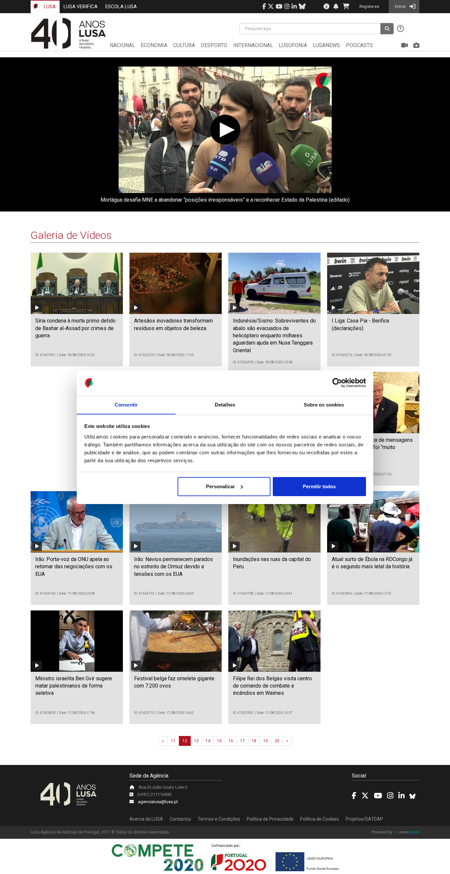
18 (254, 741)
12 (185, 741)
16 (231, 741)
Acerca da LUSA (146, 819)
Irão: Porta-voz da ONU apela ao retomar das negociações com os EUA (73, 566)
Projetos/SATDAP (364, 819)
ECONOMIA (154, 45)
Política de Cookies (319, 819)
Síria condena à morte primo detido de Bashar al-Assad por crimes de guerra (75, 328)
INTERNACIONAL (253, 45)
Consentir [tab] (126, 404)
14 (208, 741)
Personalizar (220, 486)
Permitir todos (319, 486)
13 (196, 741)
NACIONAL (122, 45)
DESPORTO (214, 45)
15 (219, 741)
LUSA (49, 7)
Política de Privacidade (270, 819)
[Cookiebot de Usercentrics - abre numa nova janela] (337, 383)
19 (265, 741)
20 (277, 741)
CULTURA (184, 45)
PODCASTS (359, 45)
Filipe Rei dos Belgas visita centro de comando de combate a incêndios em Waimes (272, 685)
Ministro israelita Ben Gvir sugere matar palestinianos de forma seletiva (73, 685)
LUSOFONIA (293, 45)
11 (173, 741)
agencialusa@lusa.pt (158, 801)
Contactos (180, 819)
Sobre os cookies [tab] (324, 404)
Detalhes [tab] (225, 404)
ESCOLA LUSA (121, 7)
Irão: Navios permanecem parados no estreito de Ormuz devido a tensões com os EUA (173, 566)
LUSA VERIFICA (81, 7)
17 (242, 741)
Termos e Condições (219, 819)
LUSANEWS (326, 45)
